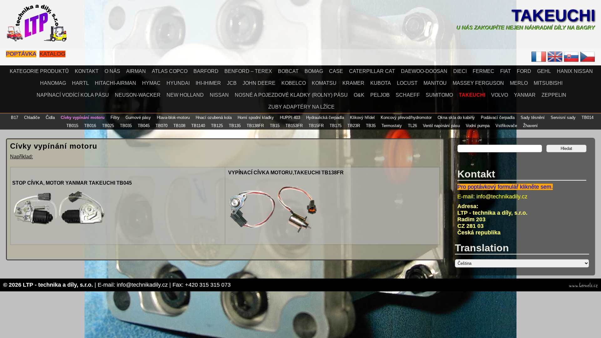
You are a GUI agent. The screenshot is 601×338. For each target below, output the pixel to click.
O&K (359, 95)
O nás (112, 71)
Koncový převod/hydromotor (406, 117)
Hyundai (178, 83)
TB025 (108, 125)
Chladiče (32, 117)
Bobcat (288, 71)
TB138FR (255, 125)
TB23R (353, 125)
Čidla (50, 117)
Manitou (435, 83)
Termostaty (392, 125)
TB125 (217, 125)
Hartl (80, 83)
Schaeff (408, 95)
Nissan (219, 95)
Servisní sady (563, 117)
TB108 (179, 125)
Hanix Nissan (575, 71)
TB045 (144, 125)
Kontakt (87, 71)
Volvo (499, 95)
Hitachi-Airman (115, 83)
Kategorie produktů (39, 71)
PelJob (380, 95)
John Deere (259, 83)
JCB (232, 83)
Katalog (52, 54)
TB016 (90, 125)
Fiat (505, 71)
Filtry (115, 117)
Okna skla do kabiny (456, 117)
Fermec (483, 71)
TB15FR (316, 125)
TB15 (275, 125)
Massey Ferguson (478, 83)
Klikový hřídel (362, 117)
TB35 (371, 125)
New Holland (185, 95)
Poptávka (21, 54)
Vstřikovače (506, 125)
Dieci (460, 71)
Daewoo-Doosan (424, 71)
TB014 (587, 117)
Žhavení (530, 125)
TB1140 (198, 125)
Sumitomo (439, 95)
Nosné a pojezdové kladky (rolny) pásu (291, 95)
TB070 (161, 125)
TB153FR (294, 125)
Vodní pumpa (478, 125)
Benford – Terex (248, 71)
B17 (14, 117)
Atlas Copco (169, 71)
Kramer (353, 83)
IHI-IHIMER (208, 83)
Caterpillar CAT (372, 71)
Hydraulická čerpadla (325, 117)
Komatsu (324, 83)
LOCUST (407, 83)
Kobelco (293, 83)
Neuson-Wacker (138, 95)
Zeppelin (554, 95)
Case (336, 71)
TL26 (412, 125)
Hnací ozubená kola (214, 117)
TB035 (126, 125)
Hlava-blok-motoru (173, 117)
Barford (205, 71)
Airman (136, 71)
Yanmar (525, 95)
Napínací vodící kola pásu (73, 95)
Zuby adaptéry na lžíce (301, 107)
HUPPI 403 (290, 117)
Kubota (380, 83)
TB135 (235, 125)
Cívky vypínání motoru (83, 117)
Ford (524, 71)
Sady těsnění (533, 117)
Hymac (151, 83)
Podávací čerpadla (498, 117)
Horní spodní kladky (256, 117)
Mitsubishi (548, 83)
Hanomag (53, 83)
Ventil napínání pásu (441, 125)
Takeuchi (553, 15)
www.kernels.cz (583, 285)
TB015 (72, 125)
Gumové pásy (138, 117)
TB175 (336, 125)
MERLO (519, 83)
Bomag (314, 71)
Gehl (544, 71)
